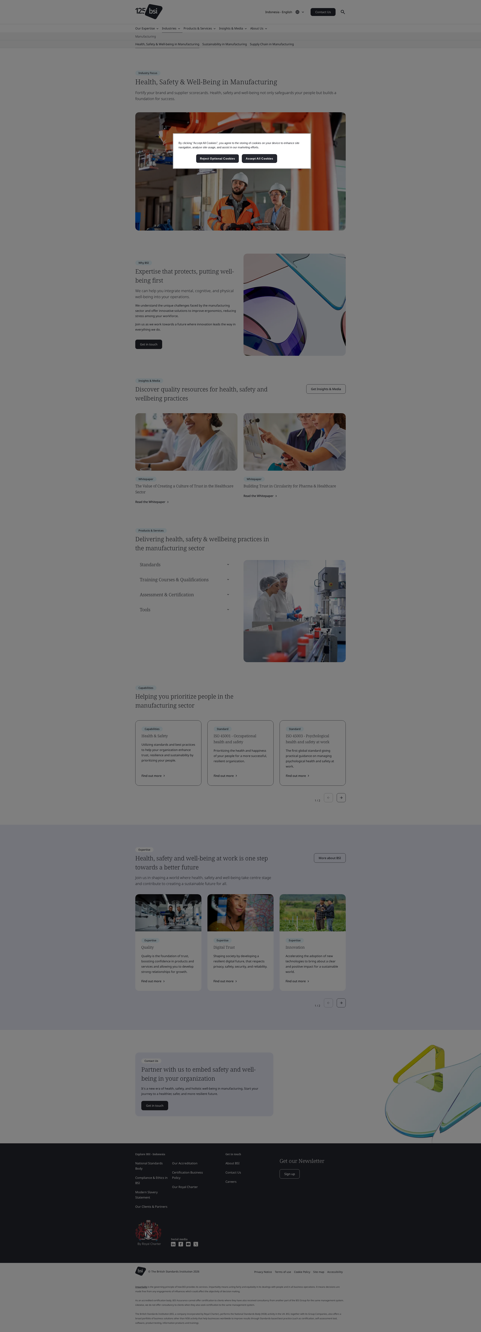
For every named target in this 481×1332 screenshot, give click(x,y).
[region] (242, 151)
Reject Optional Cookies (217, 158)
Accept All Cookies (259, 158)
